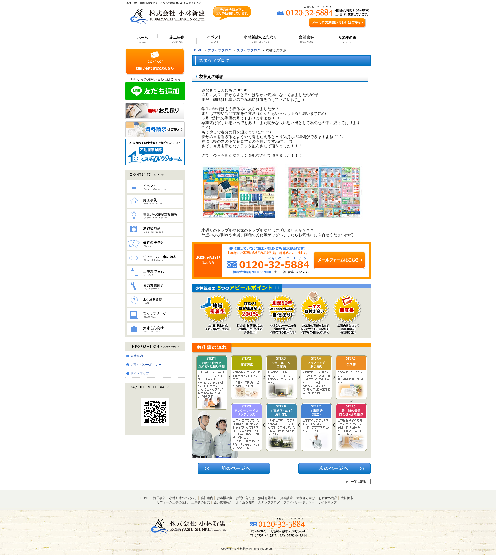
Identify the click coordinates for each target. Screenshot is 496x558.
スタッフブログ (219, 50)
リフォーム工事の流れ (172, 502)
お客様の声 (224, 498)
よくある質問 (245, 502)
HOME (197, 50)
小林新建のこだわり (183, 498)
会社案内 (136, 356)
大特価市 (347, 498)
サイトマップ (139, 373)
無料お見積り (267, 498)
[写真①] (239, 219)
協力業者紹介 (223, 502)
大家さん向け (305, 498)
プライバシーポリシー (145, 364)
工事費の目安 (200, 502)
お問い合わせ (245, 498)
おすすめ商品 (328, 498)
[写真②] (324, 219)
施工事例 (159, 498)
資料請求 (286, 498)
